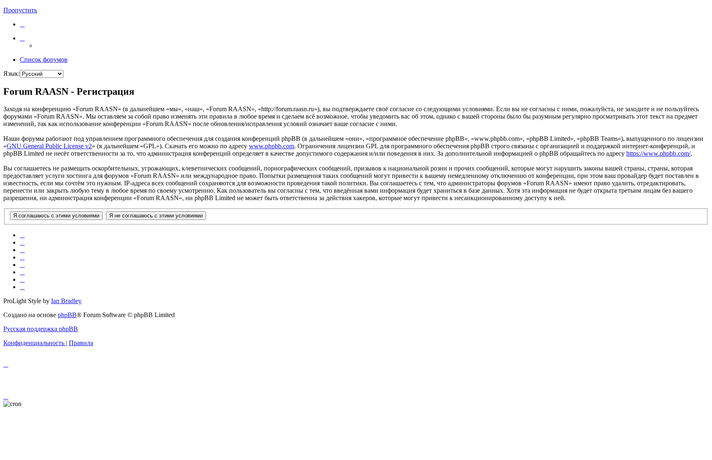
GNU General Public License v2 (49, 145)
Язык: (11, 73)
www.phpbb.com (271, 145)
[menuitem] (22, 24)
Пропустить (20, 10)
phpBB (67, 314)
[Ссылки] (22, 38)
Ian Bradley (66, 300)
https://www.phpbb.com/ (658, 153)
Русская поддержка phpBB (40, 328)
